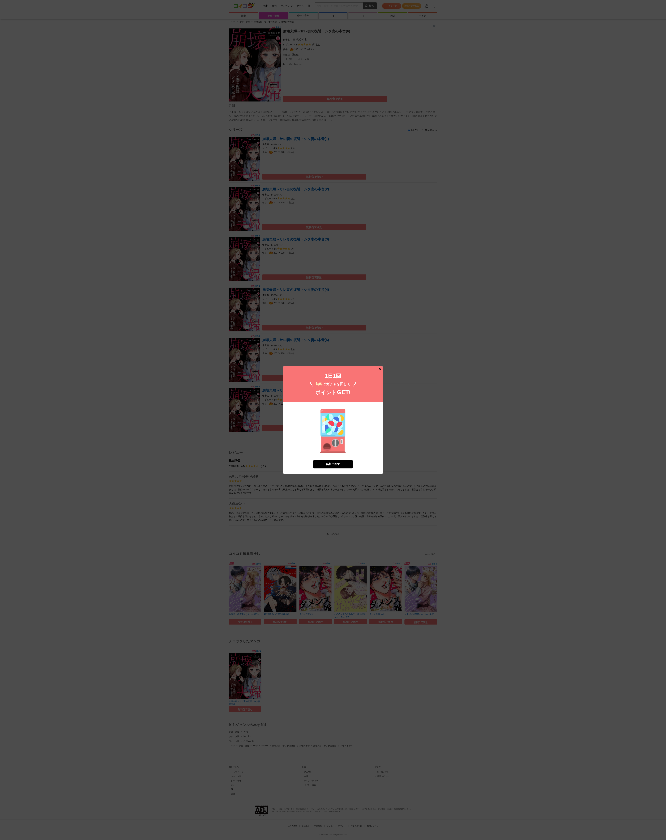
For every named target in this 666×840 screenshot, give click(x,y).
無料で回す (333, 464)
